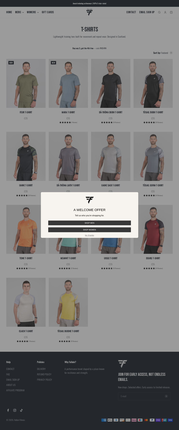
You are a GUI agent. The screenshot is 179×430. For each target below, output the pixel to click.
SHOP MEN (89, 223)
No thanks (89, 235)
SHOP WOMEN (89, 230)
